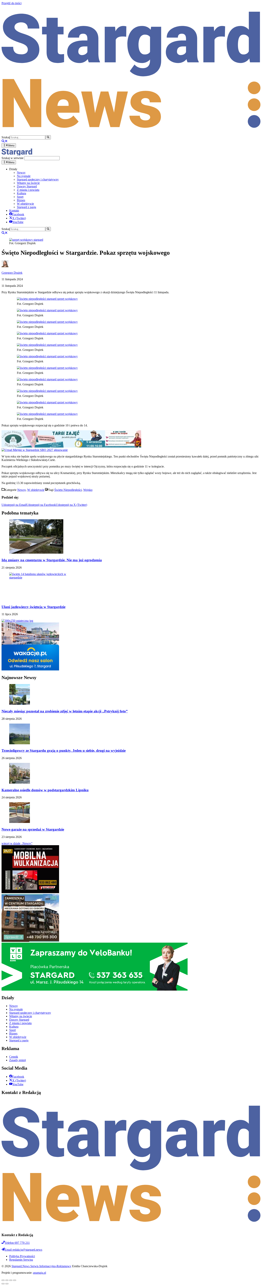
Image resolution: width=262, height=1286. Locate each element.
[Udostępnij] (6, 1280)
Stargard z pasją (26, 207)
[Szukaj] (48, 137)
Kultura (21, 193)
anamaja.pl (39, 1272)
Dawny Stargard (27, 186)
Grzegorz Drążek (12, 272)
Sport (20, 196)
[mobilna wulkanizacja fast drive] (30, 892)
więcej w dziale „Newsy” (17, 843)
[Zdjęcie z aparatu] (71, 446)
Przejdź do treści (11, 3)
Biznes (21, 200)
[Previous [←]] (3, 1283)
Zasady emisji (17, 1060)
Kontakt (14, 210)
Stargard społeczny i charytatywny (38, 179)
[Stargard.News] (17, 154)
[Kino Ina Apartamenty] (30, 940)
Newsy (21, 172)
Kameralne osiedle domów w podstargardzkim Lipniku (45, 790)
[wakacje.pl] (30, 669)
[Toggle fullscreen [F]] (10, 1280)
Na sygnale (23, 176)
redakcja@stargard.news (23, 1249)
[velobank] (95, 989)
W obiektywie (25, 203)
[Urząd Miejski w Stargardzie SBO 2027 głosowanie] (35, 450)
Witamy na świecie (28, 183)
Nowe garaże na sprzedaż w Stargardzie (33, 829)
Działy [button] (13, 169)
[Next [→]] (6, 1283)
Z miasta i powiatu (28, 189)
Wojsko (87, 489)
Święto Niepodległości (68, 489)
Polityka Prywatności (22, 1256)
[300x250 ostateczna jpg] (17, 620)
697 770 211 (17, 1242)
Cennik (13, 1056)
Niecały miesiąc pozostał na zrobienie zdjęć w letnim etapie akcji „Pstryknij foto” (65, 711)
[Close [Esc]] (3, 1280)
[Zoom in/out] (14, 1280)
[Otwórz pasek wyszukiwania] (5, 141)
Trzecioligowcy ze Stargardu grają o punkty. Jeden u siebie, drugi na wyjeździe (64, 751)
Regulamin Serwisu (21, 1259)
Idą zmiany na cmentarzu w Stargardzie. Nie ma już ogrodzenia (52, 560)
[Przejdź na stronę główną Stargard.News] (131, 133)
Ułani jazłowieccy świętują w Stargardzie (33, 607)
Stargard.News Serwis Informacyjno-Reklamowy (41, 1266)
